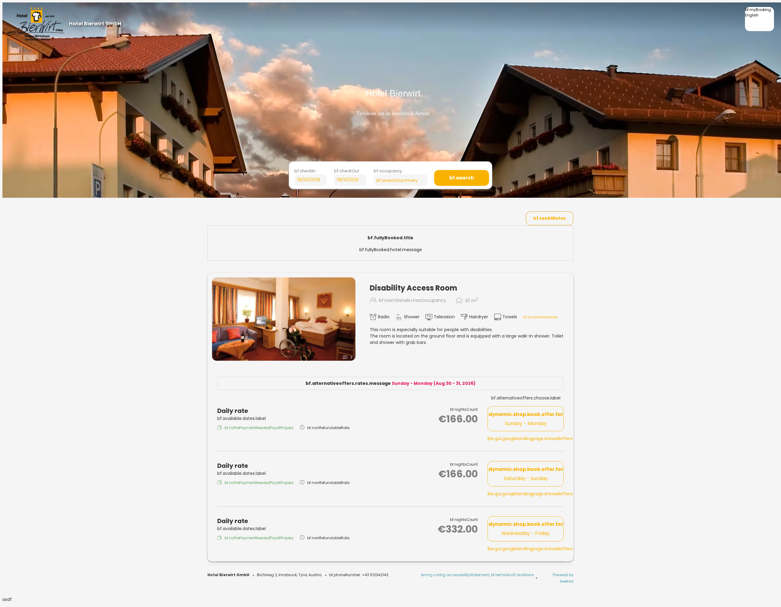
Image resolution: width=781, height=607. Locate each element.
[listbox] (759, 19)
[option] (759, 20)
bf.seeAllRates (549, 218)
